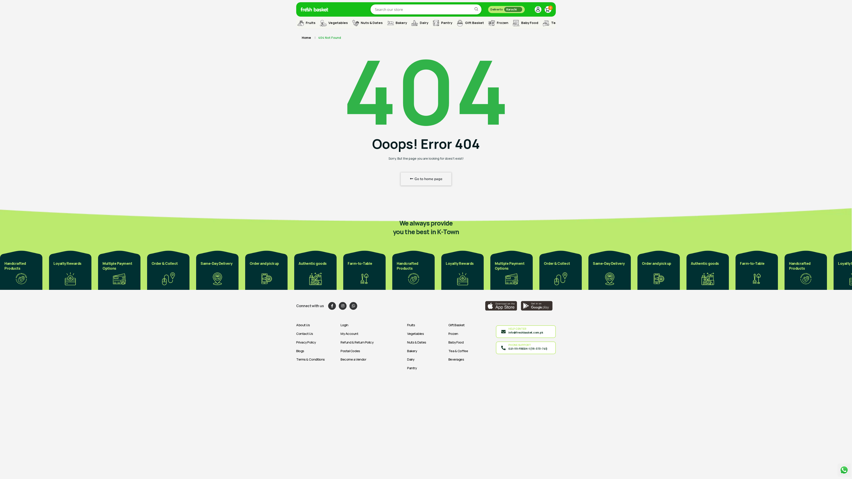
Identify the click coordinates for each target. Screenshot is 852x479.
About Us (303, 325)
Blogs (300, 351)
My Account (349, 333)
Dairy (423, 22)
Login (344, 325)
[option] (21, 270)
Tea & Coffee (458, 351)
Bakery (401, 22)
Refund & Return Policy (357, 342)
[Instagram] (343, 306)
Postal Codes (350, 351)
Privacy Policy (306, 342)
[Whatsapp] (353, 306)
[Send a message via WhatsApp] (844, 470)
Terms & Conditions (310, 359)
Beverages (456, 359)
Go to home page (428, 179)
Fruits (310, 22)
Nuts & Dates (371, 22)
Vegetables (338, 22)
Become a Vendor (353, 359)
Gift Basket (474, 22)
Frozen (502, 22)
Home (306, 37)
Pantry (446, 22)
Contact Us (304, 333)
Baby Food (529, 22)
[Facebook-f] (332, 306)
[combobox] (426, 9)
